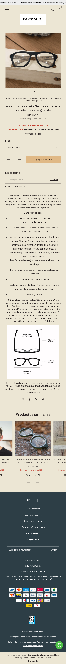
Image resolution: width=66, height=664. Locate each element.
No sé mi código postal (15, 186)
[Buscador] (53, 9)
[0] (58, 10)
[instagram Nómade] (28, 500)
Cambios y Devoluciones (33, 527)
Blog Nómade (33, 539)
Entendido (33, 661)
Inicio (8, 98)
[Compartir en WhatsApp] (23, 399)
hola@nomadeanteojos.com (33, 571)
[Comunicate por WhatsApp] (59, 645)
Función (9, 140)
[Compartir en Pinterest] (43, 399)
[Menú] (7, 9)
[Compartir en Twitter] (36, 399)
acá (52, 321)
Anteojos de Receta (20, 98)
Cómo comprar (33, 508)
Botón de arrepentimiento (33, 646)
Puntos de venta (33, 533)
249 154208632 (33, 565)
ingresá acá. (53, 642)
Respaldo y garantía (33, 521)
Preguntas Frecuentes (33, 514)
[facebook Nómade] (37, 500)
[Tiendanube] (33, 631)
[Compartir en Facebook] (30, 399)
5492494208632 (33, 560)
